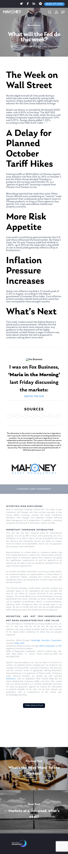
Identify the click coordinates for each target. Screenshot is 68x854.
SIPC (22, 643)
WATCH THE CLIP (34, 396)
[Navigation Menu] (63, 12)
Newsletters (33, 25)
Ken (16, 46)
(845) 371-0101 (54, 4)
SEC (60, 646)
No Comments (51, 46)
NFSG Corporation (47, 646)
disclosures (11, 679)
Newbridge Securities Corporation (46, 640)
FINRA (16, 643)
